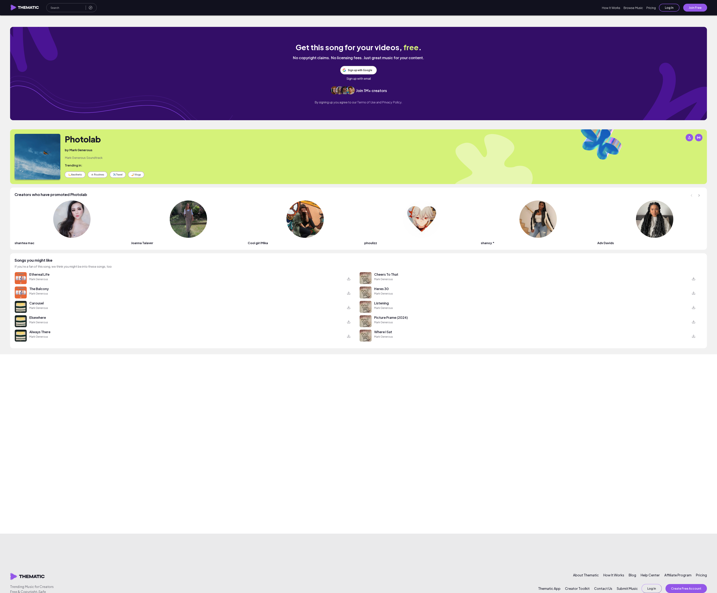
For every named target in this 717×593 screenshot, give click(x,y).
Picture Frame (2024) (391, 317)
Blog (632, 575)
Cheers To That (386, 274)
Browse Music (633, 8)
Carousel (36, 303)
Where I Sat (383, 332)
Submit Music (627, 588)
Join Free (695, 8)
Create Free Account (686, 588)
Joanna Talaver (142, 243)
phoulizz (370, 243)
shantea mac (24, 243)
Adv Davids (605, 243)
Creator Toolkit (577, 588)
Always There (39, 332)
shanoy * (487, 243)
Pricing (651, 8)
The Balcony (39, 289)
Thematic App (549, 588)
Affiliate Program (677, 575)
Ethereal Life (39, 274)
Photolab (83, 139)
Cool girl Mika (258, 243)
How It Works (611, 8)
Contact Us (603, 588)
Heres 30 (381, 289)
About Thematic (586, 575)
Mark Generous (80, 150)
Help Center (650, 575)
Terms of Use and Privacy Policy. (379, 102)
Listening (381, 303)
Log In (669, 8)
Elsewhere (37, 317)
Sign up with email (358, 78)
